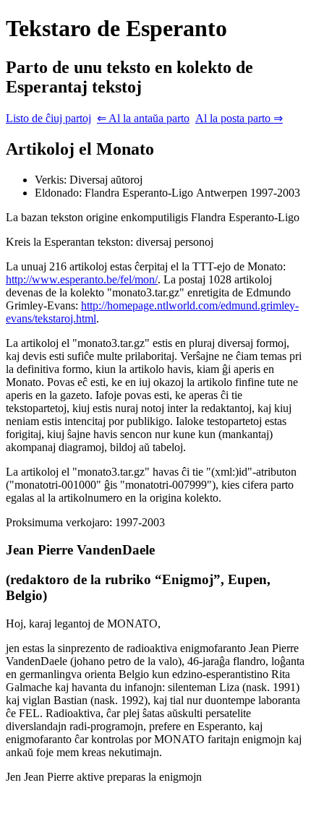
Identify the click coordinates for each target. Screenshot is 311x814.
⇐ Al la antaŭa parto (143, 118)
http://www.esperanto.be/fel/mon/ (82, 279)
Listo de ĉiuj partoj (48, 118)
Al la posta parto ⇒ (239, 118)
